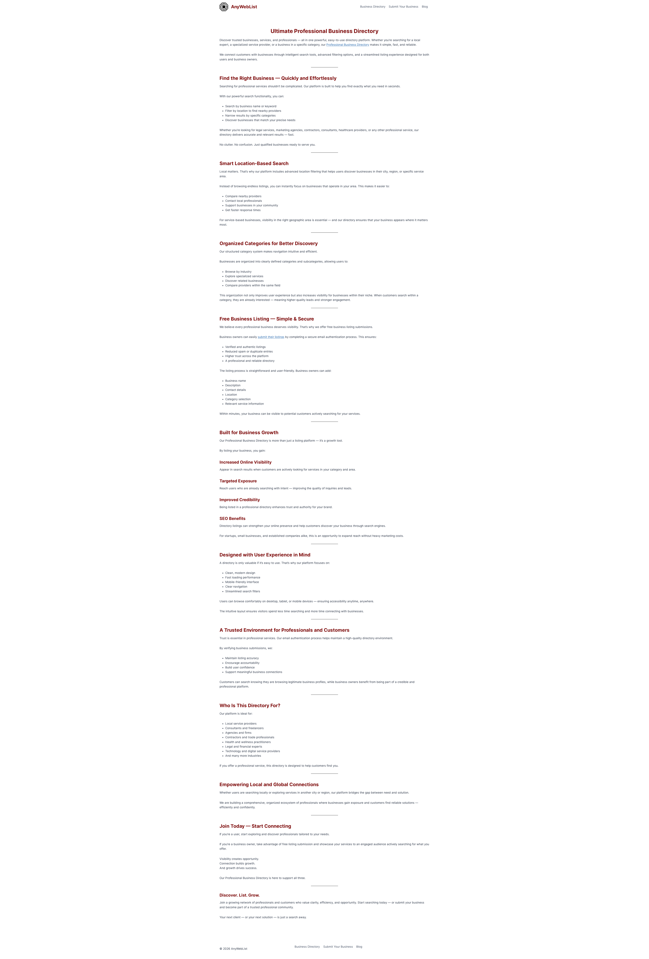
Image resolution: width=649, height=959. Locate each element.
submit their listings (271, 337)
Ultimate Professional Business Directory (325, 31)
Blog (425, 6)
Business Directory (372, 6)
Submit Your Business (403, 6)
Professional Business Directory (347, 44)
